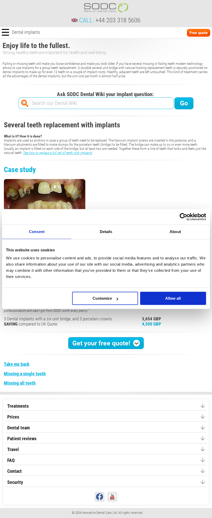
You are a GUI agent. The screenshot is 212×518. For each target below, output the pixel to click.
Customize (102, 298)
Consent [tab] (36, 231)
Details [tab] (106, 231)
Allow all (173, 298)
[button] (106, 343)
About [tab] (175, 231)
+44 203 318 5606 (117, 20)
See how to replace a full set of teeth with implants (57, 153)
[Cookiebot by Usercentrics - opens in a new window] (183, 217)
